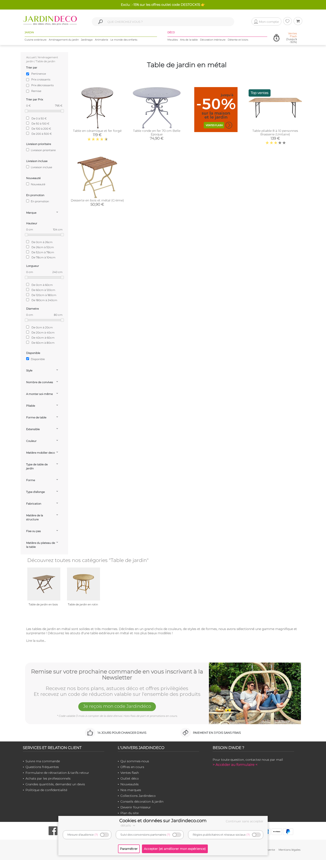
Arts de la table (189, 39)
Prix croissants (40, 79)
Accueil (31, 57)
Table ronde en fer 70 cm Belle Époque (156, 132)
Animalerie (101, 39)
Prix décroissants (42, 85)
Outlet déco (129, 778)
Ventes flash (129, 773)
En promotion (39, 201)
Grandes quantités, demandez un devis (55, 784)
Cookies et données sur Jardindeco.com (162, 820)
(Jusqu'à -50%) (291, 38)
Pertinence (38, 73)
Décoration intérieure (213, 39)
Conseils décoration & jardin (141, 801)
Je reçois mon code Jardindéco (117, 706)
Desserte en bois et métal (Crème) (97, 200)
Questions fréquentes (42, 767)
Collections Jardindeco (138, 796)
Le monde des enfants (123, 39)
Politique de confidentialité (46, 790)
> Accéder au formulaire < (235, 764)
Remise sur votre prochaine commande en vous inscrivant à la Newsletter (117, 675)
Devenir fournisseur (135, 807)
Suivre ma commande (43, 761)
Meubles (172, 39)
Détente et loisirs (238, 39)
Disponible (37, 359)
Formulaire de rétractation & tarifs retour (57, 773)
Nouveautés (129, 784)
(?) (96, 834)
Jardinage (87, 39)
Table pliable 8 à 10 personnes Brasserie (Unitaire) (275, 132)
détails (126, 825)
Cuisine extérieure (36, 39)
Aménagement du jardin (64, 39)
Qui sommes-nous (134, 761)
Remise (36, 91)
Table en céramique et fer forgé (97, 131)
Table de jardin (45, 61)
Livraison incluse (41, 167)
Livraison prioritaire (43, 150)
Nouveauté (37, 184)
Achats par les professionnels (48, 778)
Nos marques (130, 790)
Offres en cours (132, 767)
